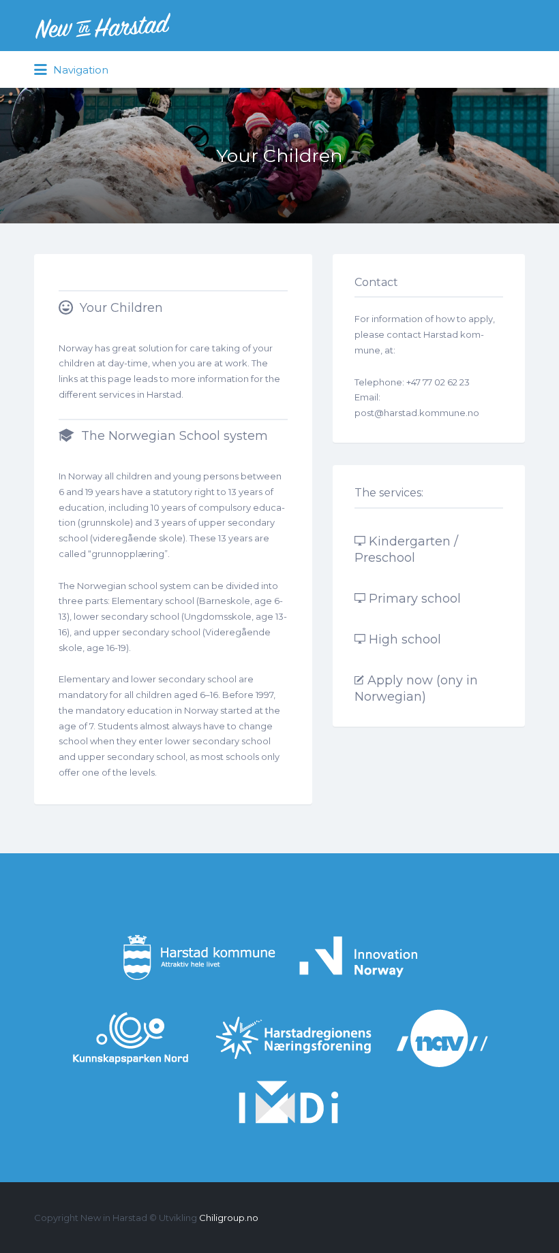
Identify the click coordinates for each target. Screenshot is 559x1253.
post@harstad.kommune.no (416, 412)
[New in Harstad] (103, 25)
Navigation (79, 69)
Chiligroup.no (228, 1217)
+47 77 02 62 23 (438, 382)
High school (405, 639)
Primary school (415, 598)
